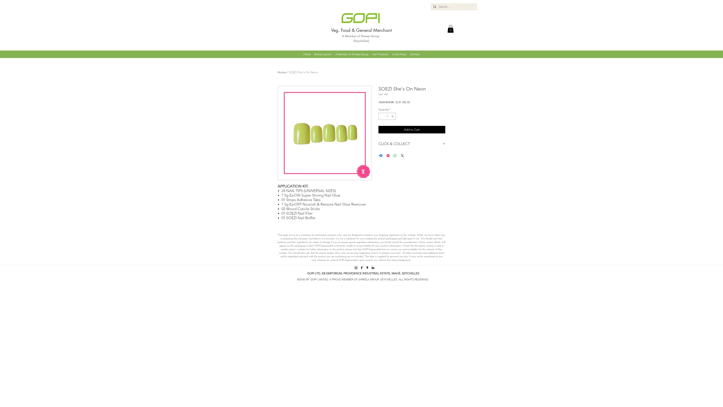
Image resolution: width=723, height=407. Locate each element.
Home (282, 72)
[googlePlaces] (367, 268)
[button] (450, 29)
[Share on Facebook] (381, 155)
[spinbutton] (387, 116)
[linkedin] (373, 268)
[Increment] (392, 116)
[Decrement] (381, 116)
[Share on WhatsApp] (395, 155)
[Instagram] (356, 268)
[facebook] (362, 268)
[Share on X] (402, 155)
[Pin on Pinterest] (388, 155)
